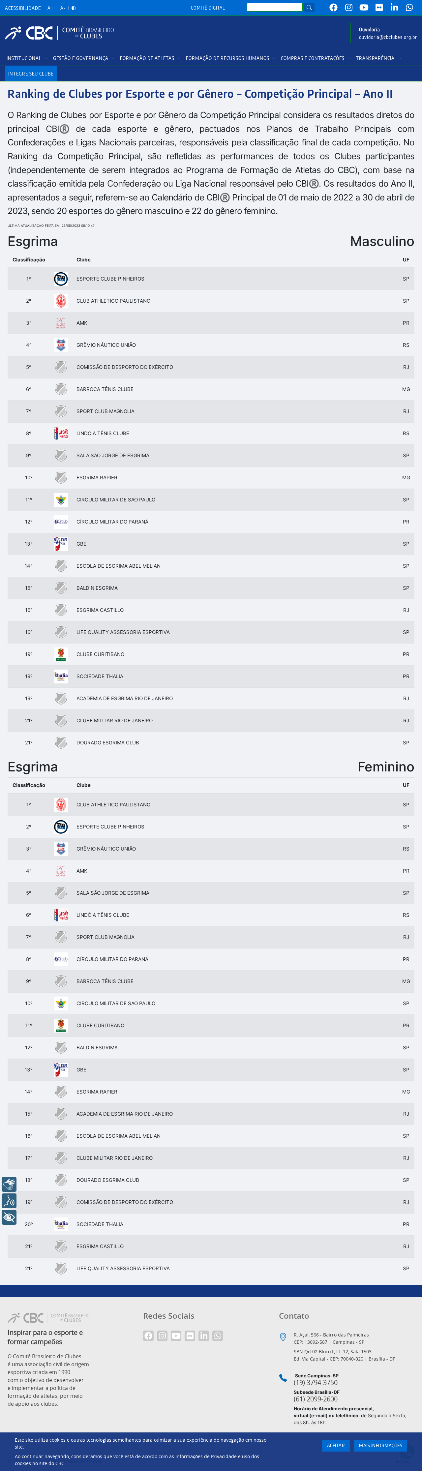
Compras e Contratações (313, 58)
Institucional (24, 58)
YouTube (364, 7)
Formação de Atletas (147, 58)
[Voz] (9, 1200)
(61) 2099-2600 (316, 1399)
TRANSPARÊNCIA (375, 58)
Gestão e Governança (80, 58)
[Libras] (9, 1184)
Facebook (333, 7)
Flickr (379, 7)
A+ (50, 8)
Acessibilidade (23, 8)
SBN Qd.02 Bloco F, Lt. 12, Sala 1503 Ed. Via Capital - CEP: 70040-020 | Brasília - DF (344, 1355)
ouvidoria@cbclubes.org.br (388, 37)
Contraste (73, 8)
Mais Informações (380, 1445)
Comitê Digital (208, 8)
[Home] (62, 33)
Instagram (348, 7)
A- (63, 8)
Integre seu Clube (30, 74)
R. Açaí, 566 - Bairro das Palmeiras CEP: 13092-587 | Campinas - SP (331, 1338)
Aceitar (336, 1445)
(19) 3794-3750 (316, 1382)
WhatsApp (409, 7)
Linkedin (394, 7)
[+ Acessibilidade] (9, 1217)
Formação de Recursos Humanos (227, 58)
